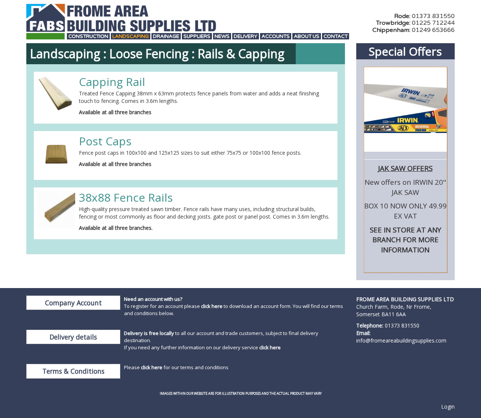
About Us (306, 36)
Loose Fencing (149, 53)
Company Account (73, 302)
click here (211, 306)
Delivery (245, 36)
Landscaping (130, 36)
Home (45, 36)
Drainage (166, 36)
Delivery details (73, 336)
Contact (336, 36)
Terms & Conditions (73, 371)
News (222, 36)
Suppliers (196, 36)
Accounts (276, 36)
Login (448, 406)
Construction (88, 36)
